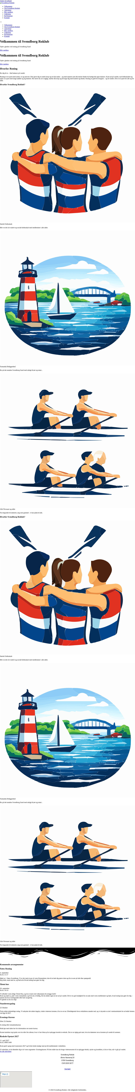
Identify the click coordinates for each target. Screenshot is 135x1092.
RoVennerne (8, 16)
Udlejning (7, 14)
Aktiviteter (7, 10)
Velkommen (8, 6)
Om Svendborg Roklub (12, 8)
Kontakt (7, 18)
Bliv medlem (8, 12)
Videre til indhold (6, 1)
